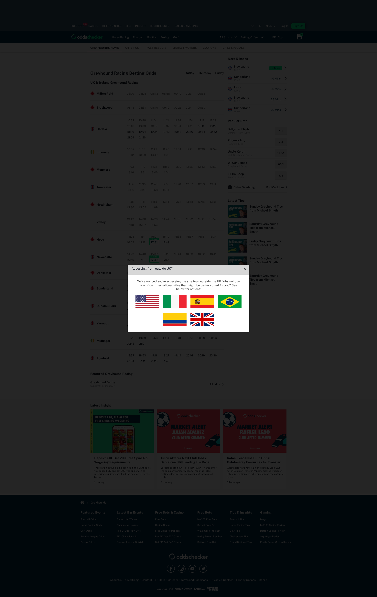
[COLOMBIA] (174, 325)
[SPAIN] (202, 307)
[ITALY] (174, 307)
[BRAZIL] (229, 307)
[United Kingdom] (202, 325)
